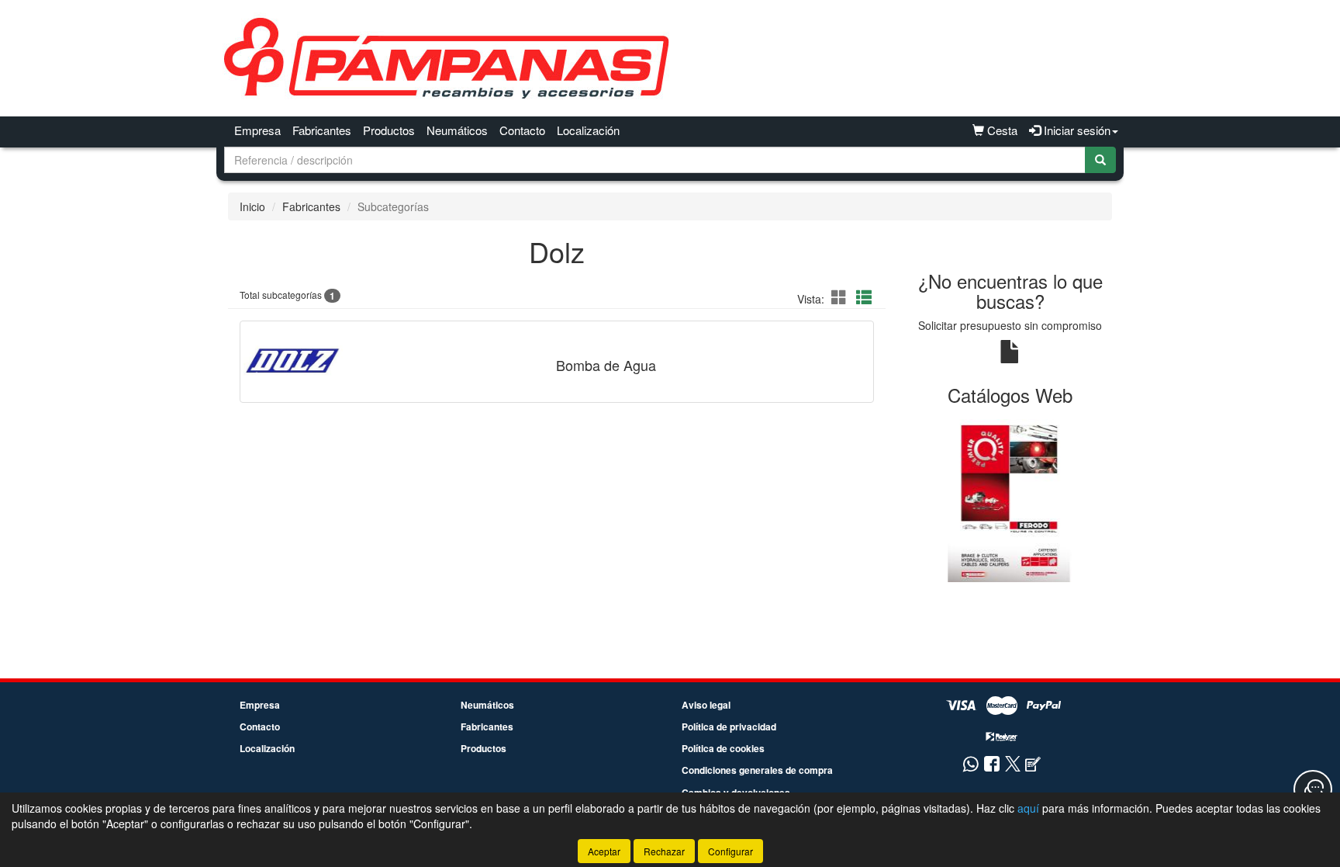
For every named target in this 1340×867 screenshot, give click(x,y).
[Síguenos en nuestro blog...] (1033, 765)
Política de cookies (723, 748)
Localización (588, 130)
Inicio (252, 206)
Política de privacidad (729, 726)
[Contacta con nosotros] (1312, 789)
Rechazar (664, 851)
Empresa (257, 130)
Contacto (522, 130)
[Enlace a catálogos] (1011, 500)
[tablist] (1011, 500)
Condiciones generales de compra (757, 770)
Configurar (730, 851)
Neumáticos (457, 130)
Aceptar (604, 851)
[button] (841, 297)
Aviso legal (706, 705)
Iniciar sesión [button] (1075, 130)
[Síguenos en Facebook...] (991, 765)
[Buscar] (1100, 160)
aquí (1028, 808)
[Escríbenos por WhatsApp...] (970, 765)
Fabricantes (321, 130)
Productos (389, 130)
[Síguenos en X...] (1013, 765)
